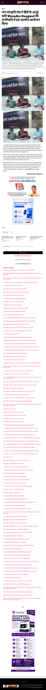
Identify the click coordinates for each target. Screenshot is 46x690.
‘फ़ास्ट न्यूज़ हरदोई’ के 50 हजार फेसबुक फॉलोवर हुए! (12, 577)
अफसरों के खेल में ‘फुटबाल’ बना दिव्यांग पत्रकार (11, 492)
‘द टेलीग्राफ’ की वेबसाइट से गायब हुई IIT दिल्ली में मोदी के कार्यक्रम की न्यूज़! (16, 558)
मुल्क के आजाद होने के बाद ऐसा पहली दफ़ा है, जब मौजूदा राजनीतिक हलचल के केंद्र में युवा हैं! (19, 545)
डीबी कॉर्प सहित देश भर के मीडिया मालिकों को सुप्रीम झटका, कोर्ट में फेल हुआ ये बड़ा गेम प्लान (19, 391)
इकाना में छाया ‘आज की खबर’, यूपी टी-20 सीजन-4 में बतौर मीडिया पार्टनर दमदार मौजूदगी (18, 327)
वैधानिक (41, 684)
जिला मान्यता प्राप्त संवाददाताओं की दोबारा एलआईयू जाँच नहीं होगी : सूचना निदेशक (17, 508)
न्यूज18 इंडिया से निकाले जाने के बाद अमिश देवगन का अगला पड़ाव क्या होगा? (16, 374)
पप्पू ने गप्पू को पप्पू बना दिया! (8, 457)
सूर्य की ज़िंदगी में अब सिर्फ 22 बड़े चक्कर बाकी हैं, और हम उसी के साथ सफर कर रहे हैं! (18, 595)
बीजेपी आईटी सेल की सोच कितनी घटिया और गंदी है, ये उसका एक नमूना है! (15, 324)
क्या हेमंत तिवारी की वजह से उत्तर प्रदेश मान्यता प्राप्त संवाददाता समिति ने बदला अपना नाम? (18, 434)
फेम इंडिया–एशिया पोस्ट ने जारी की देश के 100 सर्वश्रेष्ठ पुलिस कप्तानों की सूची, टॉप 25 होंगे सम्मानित (20, 431)
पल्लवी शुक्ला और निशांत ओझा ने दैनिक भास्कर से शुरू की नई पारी (14, 415)
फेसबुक (30, 684)
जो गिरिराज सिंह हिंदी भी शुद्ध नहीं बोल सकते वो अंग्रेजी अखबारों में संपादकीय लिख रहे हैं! (18, 470)
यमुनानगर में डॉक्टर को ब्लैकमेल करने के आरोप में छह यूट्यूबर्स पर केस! (15, 523)
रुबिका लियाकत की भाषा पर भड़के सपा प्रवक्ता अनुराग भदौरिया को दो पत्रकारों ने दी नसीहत (19, 398)
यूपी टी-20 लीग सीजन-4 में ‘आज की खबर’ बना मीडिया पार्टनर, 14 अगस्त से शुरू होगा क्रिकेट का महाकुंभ (21, 441)
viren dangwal (26, 246)
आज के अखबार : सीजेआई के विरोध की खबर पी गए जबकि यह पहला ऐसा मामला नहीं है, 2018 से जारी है (20, 526)
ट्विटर (32, 684)
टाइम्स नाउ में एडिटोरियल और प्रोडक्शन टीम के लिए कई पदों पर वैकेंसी (15, 353)
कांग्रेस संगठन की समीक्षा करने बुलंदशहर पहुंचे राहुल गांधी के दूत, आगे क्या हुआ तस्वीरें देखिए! (18, 425)
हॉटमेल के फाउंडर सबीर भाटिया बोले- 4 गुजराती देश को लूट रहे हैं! (14, 483)
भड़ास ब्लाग (26, 684)
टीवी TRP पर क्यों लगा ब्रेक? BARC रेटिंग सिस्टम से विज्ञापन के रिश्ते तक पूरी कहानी (17, 486)
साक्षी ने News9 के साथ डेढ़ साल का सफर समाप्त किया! (13, 418)
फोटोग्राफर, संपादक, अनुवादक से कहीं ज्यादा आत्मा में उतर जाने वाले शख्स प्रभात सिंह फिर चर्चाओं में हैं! (20, 561)
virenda (31, 246)
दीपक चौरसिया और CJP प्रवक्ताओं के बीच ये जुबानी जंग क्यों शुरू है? (15, 289)
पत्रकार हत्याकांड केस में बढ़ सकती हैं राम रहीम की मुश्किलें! (13, 388)
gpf (10, 246)
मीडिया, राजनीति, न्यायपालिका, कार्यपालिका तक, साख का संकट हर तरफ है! (16, 460)
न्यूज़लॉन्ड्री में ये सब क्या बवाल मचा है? (9, 409)
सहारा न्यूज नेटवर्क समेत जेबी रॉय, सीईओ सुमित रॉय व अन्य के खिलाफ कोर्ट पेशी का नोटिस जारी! (19, 318)
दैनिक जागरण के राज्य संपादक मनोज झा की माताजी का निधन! (13, 359)
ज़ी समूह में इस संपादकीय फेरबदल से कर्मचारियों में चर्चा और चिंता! (14, 311)
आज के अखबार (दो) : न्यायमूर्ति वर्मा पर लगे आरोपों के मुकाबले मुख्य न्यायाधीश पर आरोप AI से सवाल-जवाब (21, 381)
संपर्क (21, 685)
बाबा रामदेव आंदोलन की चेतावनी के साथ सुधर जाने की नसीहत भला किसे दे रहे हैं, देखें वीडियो (19, 270)
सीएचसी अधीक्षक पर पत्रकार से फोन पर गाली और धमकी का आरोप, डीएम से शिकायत (17, 401)
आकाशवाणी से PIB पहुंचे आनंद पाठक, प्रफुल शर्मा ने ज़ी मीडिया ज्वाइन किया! (16, 539)
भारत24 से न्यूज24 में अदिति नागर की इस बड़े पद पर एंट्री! (13, 412)
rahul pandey (17, 246)
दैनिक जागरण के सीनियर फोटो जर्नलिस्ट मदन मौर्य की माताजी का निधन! (15, 499)
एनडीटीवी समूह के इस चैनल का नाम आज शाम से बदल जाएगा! (13, 301)
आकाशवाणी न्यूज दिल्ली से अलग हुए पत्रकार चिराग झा (12, 548)
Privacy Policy (40, 685)
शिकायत (38, 684)
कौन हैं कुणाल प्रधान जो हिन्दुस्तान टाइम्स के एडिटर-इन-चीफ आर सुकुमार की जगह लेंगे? (18, 370)
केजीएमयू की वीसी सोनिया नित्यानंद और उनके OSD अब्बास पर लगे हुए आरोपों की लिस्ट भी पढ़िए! (19, 340)
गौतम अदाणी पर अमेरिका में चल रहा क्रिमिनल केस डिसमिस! (13, 495)
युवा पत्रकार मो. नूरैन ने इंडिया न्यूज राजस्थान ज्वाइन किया (13, 314)
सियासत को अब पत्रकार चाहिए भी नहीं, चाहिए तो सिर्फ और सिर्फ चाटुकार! (15, 467)
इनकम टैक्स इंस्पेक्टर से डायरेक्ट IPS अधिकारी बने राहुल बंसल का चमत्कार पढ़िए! (17, 330)
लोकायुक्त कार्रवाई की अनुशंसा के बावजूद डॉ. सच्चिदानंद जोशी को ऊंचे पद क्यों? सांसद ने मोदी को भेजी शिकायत (22, 363)
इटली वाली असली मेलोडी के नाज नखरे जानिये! (11, 334)
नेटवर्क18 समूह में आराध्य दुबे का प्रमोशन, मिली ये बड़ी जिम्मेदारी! (14, 505)
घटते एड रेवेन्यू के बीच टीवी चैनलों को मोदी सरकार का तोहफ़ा (13, 295)
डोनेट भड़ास (35, 684)
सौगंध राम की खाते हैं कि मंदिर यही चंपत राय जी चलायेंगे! (12, 535)
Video (24, 684)
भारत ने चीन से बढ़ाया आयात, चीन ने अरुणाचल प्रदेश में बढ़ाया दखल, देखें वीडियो (17, 555)
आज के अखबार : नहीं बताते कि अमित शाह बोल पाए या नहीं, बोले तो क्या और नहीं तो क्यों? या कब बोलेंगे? (20, 428)
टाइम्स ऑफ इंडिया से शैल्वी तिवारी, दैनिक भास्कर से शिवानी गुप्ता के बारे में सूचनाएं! (17, 552)
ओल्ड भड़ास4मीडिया (28, 685)
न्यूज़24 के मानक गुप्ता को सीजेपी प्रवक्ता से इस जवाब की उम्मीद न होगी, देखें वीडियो (17, 532)
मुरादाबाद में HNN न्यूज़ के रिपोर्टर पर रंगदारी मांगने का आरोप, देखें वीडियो (15, 574)
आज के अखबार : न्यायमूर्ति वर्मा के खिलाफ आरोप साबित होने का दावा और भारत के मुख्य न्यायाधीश (19, 385)
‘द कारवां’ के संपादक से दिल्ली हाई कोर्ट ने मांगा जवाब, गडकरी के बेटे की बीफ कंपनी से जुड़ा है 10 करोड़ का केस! (22, 444)
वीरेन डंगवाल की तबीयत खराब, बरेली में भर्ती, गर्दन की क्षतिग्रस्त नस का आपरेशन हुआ (7, 238)
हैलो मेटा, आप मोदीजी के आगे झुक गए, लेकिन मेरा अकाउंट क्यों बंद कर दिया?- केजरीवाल (18, 581)
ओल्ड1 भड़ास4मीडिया (34, 685)
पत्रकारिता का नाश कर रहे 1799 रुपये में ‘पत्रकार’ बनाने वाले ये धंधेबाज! (15, 308)
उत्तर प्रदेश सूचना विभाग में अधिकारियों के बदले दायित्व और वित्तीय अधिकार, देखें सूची (17, 337)
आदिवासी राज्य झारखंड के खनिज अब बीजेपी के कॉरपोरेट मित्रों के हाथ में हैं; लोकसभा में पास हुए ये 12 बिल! (21, 350)
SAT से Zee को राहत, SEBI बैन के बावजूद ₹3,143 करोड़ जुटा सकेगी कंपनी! (16, 292)
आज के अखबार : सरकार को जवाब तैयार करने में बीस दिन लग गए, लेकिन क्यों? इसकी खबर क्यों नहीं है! (20, 454)
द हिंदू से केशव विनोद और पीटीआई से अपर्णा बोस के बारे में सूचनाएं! (14, 356)
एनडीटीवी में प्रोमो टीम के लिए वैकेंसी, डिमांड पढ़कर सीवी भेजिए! (14, 421)
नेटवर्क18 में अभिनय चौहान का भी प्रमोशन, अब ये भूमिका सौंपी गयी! (14, 476)
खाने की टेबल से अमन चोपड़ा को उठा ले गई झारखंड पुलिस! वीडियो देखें (15, 529)
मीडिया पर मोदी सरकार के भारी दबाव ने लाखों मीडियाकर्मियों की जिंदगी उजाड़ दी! (16, 584)
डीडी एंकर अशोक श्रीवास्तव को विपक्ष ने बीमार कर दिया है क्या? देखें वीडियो (16, 394)
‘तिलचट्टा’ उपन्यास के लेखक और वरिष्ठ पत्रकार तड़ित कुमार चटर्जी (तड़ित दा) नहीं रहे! (18, 592)
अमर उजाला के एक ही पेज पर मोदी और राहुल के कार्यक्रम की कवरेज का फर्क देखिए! (17, 564)
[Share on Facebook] (38, 73)
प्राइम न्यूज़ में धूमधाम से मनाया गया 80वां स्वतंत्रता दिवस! (13, 285)
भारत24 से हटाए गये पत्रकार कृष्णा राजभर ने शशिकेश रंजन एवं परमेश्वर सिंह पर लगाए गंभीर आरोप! (20, 571)
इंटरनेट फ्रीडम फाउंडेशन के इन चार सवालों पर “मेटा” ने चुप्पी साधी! (14, 542)
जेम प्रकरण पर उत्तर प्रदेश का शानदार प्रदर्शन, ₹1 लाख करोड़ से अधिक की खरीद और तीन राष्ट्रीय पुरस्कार (21, 438)
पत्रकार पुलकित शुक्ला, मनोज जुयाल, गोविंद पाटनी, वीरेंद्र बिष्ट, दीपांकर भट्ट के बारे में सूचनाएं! (19, 321)
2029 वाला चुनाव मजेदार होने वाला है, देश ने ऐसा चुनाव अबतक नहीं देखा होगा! (16, 479)
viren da (21, 246)
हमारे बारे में (23, 685)
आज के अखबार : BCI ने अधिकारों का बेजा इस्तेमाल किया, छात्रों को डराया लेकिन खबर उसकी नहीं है (20, 282)
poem (13, 246)
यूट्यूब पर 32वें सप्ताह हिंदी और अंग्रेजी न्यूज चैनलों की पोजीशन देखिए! (15, 519)
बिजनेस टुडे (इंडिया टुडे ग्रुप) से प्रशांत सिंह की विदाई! (12, 305)
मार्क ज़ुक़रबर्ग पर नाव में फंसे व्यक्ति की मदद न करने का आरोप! (13, 463)
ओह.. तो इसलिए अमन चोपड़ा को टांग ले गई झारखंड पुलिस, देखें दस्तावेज (15, 516)
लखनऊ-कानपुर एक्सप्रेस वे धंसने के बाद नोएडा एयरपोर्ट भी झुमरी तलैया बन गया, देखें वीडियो (18, 447)
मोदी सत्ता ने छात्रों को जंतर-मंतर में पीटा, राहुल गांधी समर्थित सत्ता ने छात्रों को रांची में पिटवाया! (19, 502)
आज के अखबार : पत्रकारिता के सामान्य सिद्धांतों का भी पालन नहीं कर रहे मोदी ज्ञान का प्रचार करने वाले (20, 568)
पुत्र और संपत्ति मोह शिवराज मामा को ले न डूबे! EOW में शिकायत (14, 473)
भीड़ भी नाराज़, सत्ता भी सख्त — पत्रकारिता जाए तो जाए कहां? (13, 489)
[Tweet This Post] (40, 73)
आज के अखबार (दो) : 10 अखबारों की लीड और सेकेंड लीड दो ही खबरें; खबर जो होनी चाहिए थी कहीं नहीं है (21, 450)
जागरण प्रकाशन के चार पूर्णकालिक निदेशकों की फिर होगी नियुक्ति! (14, 298)
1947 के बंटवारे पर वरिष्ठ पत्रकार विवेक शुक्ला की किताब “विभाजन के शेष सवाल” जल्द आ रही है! (20, 343)
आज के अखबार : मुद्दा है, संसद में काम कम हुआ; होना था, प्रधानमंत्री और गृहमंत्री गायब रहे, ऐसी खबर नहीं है (21, 347)
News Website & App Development (37, 687)
